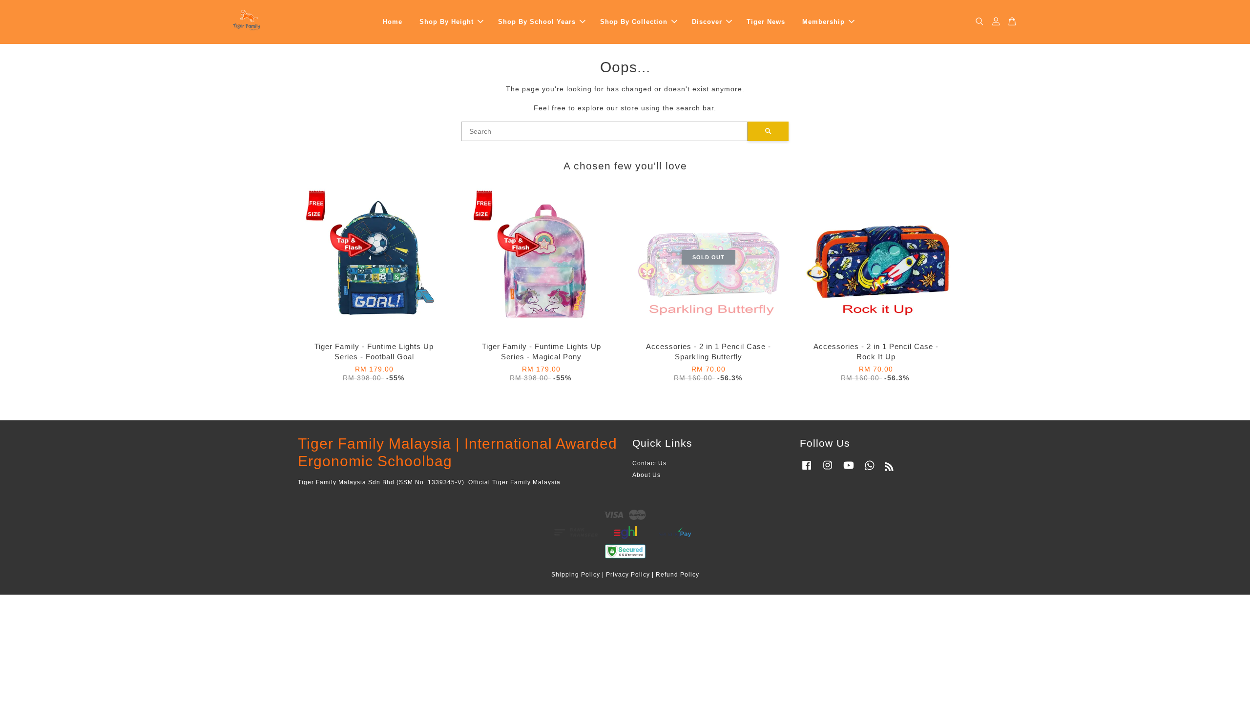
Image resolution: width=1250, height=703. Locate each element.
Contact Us (649, 463)
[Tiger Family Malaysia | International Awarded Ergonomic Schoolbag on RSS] (889, 468)
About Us (646, 475)
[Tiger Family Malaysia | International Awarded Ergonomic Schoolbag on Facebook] (806, 470)
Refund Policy (677, 574)
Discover (707, 21)
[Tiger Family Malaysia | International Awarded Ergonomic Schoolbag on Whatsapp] (869, 470)
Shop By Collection (633, 21)
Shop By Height (446, 21)
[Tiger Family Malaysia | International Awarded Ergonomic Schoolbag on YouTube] (848, 470)
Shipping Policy (575, 574)
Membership (823, 21)
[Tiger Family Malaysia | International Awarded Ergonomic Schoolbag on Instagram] (827, 470)
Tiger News (766, 21)
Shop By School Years (537, 21)
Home (392, 21)
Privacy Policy (628, 574)
